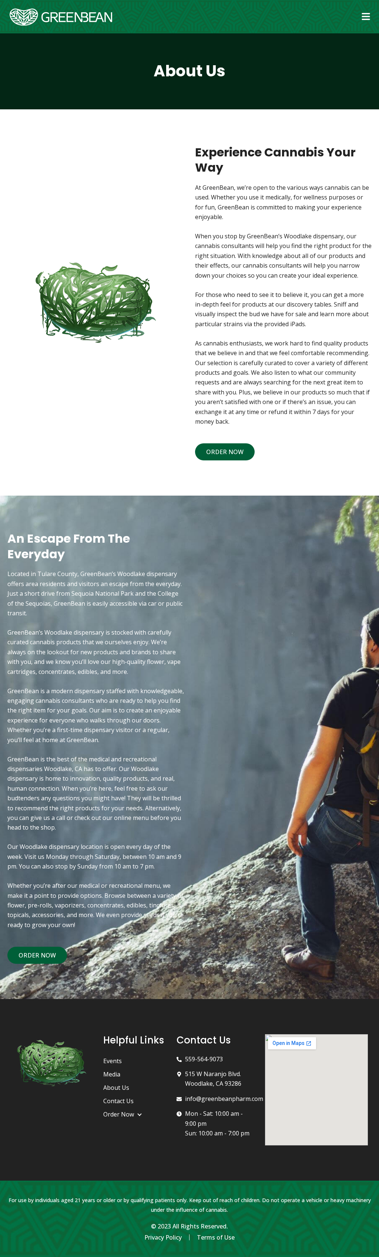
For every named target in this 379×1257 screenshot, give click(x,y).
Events (112, 1061)
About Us (116, 1088)
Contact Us (118, 1101)
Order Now (118, 1114)
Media (111, 1074)
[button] (366, 16)
